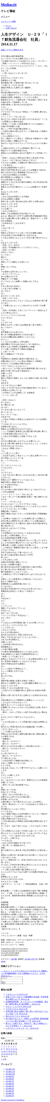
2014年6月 (10, 1084)
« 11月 (3, 1059)
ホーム (8, 26)
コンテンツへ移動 (8, 21)
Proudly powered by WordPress (12, 1100)
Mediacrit (9, 4)
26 (11, 1054)
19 (11, 1051)
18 (9, 1051)
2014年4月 (10, 1089)
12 (11, 1049)
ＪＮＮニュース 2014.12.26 (16, 994)
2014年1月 (10, 1096)
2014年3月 (10, 1091)
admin (3, 961)
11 (9, 1049)
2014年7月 (10, 1081)
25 (9, 1054)
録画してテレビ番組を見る (12, 50)
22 (2, 1054)
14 (16, 1049)
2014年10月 (10, 1074)
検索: (3, 1038)
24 (7, 1054)
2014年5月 (10, 1086)
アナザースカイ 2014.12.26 (16, 1009)
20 (14, 1051)
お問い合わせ (11, 28)
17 (7, 1051)
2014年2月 (10, 1093)
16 (4, 1051)
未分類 (14, 959)
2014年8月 (10, 1079)
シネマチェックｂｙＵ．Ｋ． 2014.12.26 (22, 1028)
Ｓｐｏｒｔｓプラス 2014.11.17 (15, 971)
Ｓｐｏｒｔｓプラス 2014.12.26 (18, 1006)
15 (2, 1051)
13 (14, 1049)
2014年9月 (10, 1076)
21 (16, 1051)
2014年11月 (10, 1072)
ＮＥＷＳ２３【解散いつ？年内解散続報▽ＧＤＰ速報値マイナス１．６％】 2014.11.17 (24, 973)
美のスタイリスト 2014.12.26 (17, 1016)
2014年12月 (10, 1069)
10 (7, 1049)
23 (4, 1054)
